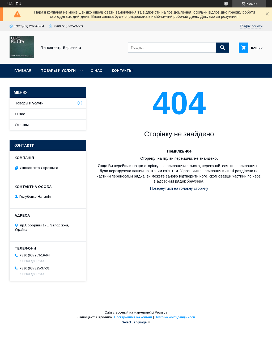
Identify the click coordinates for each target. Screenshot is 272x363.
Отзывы (22, 125)
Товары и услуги (58, 71)
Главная (22, 71)
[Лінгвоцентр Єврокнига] (22, 57)
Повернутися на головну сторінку (179, 188)
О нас (96, 71)
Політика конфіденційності (175, 317)
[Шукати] (222, 48)
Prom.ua (161, 312)
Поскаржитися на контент (133, 317)
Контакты (122, 71)
